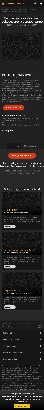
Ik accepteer (22, 406)
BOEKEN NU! (12, 107)
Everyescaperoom (7, 10)
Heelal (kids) (10, 210)
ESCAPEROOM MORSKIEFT (27, 25)
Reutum (18, 10)
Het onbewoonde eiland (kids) (19, 250)
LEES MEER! (9, 226)
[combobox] (35, 3)
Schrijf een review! (22, 155)
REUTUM (10, 25)
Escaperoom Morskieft (30, 10)
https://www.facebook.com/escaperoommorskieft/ (21, 125)
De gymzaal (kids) (13, 290)
